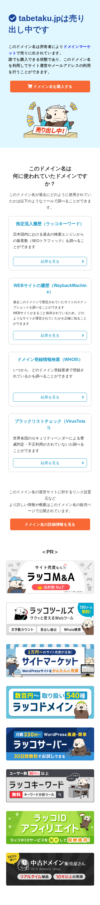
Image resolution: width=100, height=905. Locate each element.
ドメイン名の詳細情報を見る (50, 524)
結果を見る (50, 261)
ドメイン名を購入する (53, 86)
